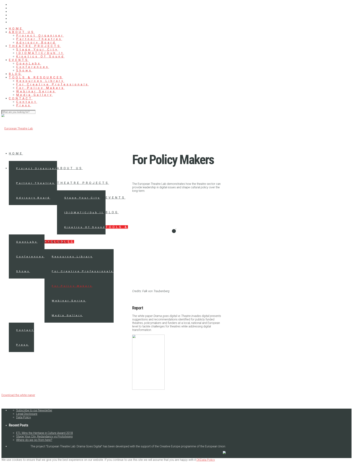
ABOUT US (22, 32)
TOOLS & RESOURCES (36, 77)
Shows (24, 70)
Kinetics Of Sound (40, 56)
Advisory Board (36, 42)
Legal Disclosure (26, 414)
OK (198, 460)
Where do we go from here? (34, 440)
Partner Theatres (39, 39)
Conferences (32, 67)
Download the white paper (18, 395)
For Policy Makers (40, 88)
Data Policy (23, 417)
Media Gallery (34, 95)
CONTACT (21, 98)
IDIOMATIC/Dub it (40, 53)
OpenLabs (28, 63)
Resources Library (40, 81)
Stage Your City (37, 49)
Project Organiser (40, 35)
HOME (16, 28)
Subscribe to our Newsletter (34, 410)
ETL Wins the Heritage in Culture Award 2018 (44, 433)
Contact (26, 102)
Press (23, 105)
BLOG (15, 74)
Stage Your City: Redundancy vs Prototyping (44, 436)
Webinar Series (36, 91)
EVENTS (19, 60)
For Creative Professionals (52, 84)
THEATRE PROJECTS (35, 46)
